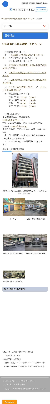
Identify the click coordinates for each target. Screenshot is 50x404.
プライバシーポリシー (28, 381)
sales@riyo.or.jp (19, 126)
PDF (24, 97)
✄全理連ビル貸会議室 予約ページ (22, 44)
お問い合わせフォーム (12, 120)
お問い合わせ (20, 384)
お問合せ (42, 9)
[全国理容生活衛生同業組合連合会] (35, 3)
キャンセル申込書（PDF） (21, 87)
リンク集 (8, 384)
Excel (32, 97)
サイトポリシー (10, 381)
